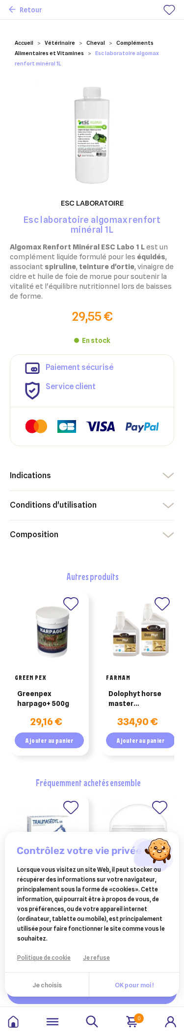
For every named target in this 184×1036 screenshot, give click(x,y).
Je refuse (96, 957)
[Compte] (170, 1021)
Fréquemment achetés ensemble (88, 782)
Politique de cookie (44, 957)
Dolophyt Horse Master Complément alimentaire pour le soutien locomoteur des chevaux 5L (137, 699)
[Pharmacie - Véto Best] (13, 1022)
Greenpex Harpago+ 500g (43, 698)
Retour (31, 10)
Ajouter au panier (49, 740)
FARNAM (118, 677)
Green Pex (31, 677)
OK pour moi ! (134, 985)
